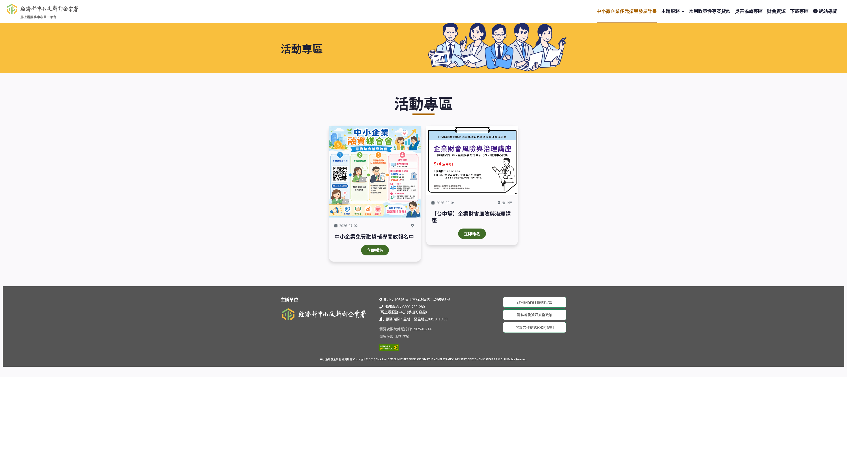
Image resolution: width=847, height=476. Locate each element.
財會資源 (776, 11)
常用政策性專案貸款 (710, 11)
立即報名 (375, 250)
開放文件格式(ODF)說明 (535, 327)
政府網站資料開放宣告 (534, 302)
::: (4, 289)
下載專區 (799, 11)
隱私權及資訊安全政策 (534, 314)
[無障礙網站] (389, 347)
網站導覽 (827, 11)
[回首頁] (43, 10)
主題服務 (670, 11)
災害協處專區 (749, 11)
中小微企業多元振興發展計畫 (627, 11)
